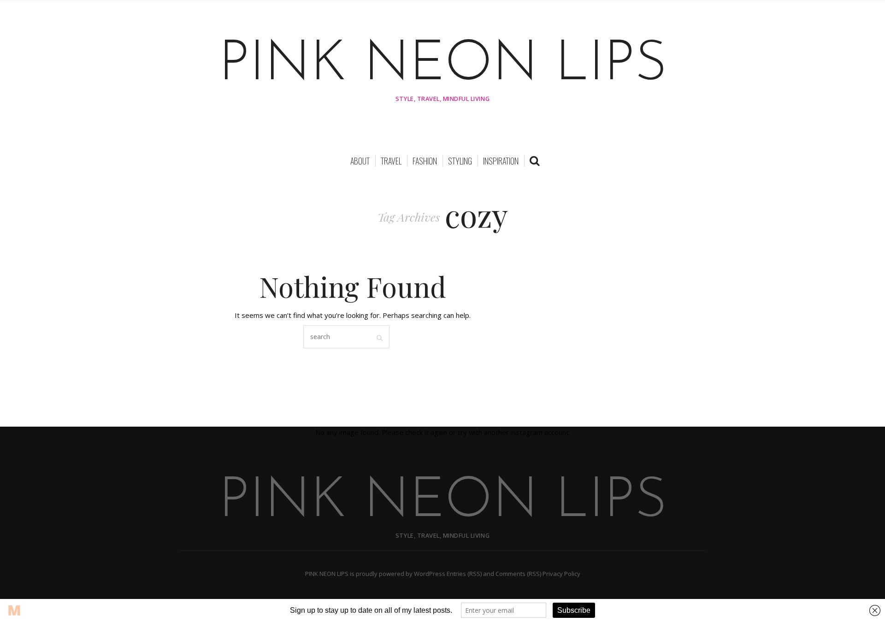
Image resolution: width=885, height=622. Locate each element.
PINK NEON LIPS (442, 65)
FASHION (425, 161)
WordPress (429, 573)
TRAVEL (391, 161)
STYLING (460, 161)
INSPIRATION (501, 161)
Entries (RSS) (464, 573)
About (360, 161)
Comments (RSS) (518, 573)
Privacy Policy (561, 573)
